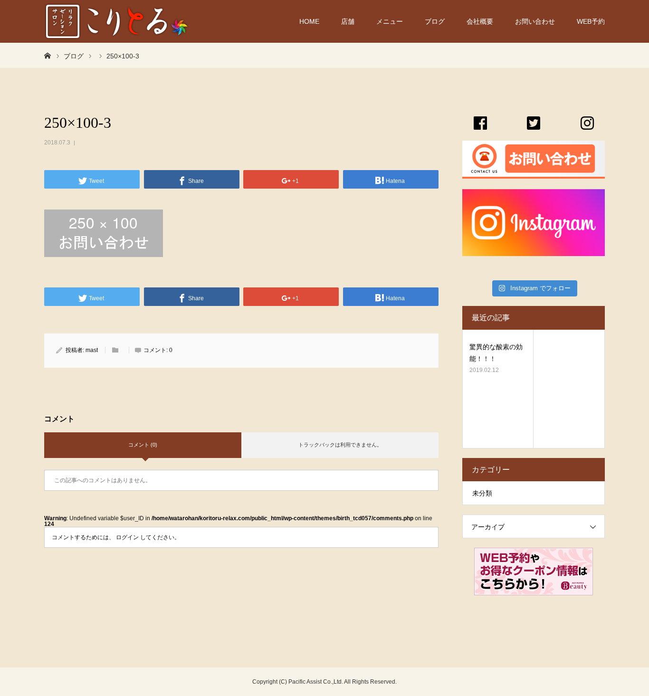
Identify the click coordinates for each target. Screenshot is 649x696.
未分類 (482, 493)
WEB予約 (591, 21)
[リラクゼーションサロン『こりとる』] (116, 21)
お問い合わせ (535, 21)
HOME (309, 21)
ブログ (435, 21)
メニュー (389, 21)
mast (92, 350)
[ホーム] (47, 55)
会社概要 (480, 21)
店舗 (347, 21)
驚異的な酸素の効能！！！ (496, 352)
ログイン (127, 537)
